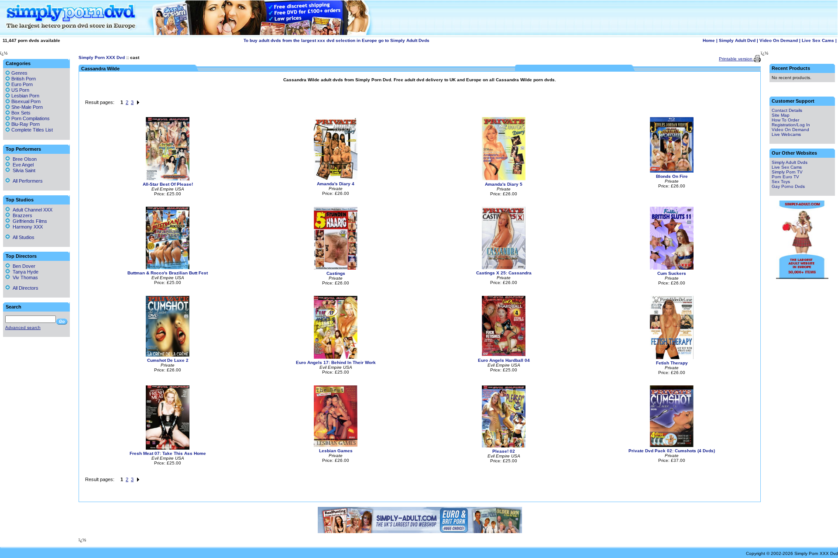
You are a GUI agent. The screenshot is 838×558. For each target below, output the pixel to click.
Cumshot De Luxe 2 (168, 360)
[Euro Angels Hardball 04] (503, 355)
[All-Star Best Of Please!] (167, 179)
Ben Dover (22, 266)
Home (709, 40)
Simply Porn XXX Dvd (102, 57)
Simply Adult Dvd (737, 40)
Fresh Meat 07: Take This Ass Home (168, 453)
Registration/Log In (791, 124)
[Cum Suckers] (672, 268)
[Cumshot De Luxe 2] (167, 355)
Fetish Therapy (672, 362)
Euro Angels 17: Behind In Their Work (336, 362)
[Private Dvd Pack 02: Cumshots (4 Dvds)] (672, 445)
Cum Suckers (671, 273)
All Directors (24, 288)
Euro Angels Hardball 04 (504, 360)
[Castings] (335, 268)
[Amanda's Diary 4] (335, 178)
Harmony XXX (26, 226)
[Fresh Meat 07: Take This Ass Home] (167, 448)
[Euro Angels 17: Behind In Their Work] (335, 357)
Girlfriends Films (28, 221)
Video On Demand (778, 40)
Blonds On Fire (672, 176)
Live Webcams (786, 134)
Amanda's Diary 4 (335, 183)
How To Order (785, 120)
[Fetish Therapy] (672, 357)
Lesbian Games (336, 450)
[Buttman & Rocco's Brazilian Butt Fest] (167, 267)
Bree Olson (23, 159)
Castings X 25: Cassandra (504, 272)
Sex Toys (781, 181)
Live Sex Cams (818, 40)
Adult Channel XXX (31, 209)
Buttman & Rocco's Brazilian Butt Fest (167, 272)
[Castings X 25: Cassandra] (503, 267)
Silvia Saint (22, 170)
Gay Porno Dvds (788, 186)
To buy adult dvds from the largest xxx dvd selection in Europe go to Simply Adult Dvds (336, 40)
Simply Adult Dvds (789, 162)
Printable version (736, 58)
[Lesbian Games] (335, 445)
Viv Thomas (24, 277)
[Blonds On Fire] (672, 171)
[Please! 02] (503, 446)
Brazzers (21, 215)
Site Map (781, 115)
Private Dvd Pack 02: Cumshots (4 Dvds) (671, 450)
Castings (335, 273)
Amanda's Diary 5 (503, 184)
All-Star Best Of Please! (168, 184)
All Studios (22, 237)
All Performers (26, 181)
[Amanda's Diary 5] (503, 179)
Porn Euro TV (785, 176)
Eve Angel (22, 164)
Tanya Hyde (24, 271)
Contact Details (787, 110)
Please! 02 (503, 451)
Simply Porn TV (787, 172)
